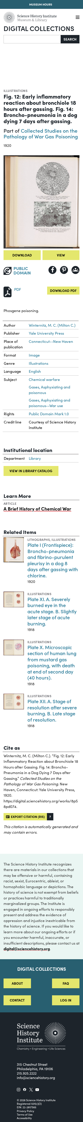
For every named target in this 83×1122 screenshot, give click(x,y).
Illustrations (15, 90)
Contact (17, 1000)
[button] (50, 816)
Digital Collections (39, 28)
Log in (65, 1000)
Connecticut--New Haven (51, 341)
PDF (17, 289)
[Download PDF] (8, 291)
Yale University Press (46, 333)
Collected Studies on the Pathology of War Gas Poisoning (41, 133)
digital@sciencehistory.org (27, 948)
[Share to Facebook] (52, 270)
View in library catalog (31, 470)
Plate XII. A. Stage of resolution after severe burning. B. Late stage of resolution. (52, 710)
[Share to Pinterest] (64, 270)
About (17, 983)
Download (22, 255)
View (61, 255)
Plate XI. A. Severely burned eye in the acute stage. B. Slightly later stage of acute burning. (52, 611)
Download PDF (63, 290)
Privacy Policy (25, 1111)
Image (34, 355)
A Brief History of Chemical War (37, 508)
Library (35, 458)
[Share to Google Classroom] (75, 270)
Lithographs (38, 539)
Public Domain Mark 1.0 (49, 413)
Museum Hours (40, 4)
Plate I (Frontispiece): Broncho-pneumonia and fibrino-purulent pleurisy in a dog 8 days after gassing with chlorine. (52, 560)
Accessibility (24, 1118)
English (35, 371)
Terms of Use (25, 1114)
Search (70, 39)
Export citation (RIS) (27, 816)
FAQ (66, 983)
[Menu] (77, 17)
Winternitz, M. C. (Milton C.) (52, 325)
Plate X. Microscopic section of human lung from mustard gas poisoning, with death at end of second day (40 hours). (51, 662)
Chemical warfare (44, 379)
